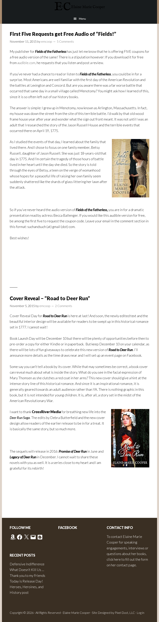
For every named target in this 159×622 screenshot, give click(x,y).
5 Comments (65, 41)
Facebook (67, 527)
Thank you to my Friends (27, 575)
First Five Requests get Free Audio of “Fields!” (63, 34)
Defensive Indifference (27, 564)
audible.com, (26, 63)
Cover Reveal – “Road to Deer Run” (50, 298)
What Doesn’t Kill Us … (27, 569)
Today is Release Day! (26, 581)
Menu (82, 18)
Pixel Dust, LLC (125, 612)
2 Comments (63, 306)
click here (114, 559)
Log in (140, 612)
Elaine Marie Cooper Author (79, 7)
